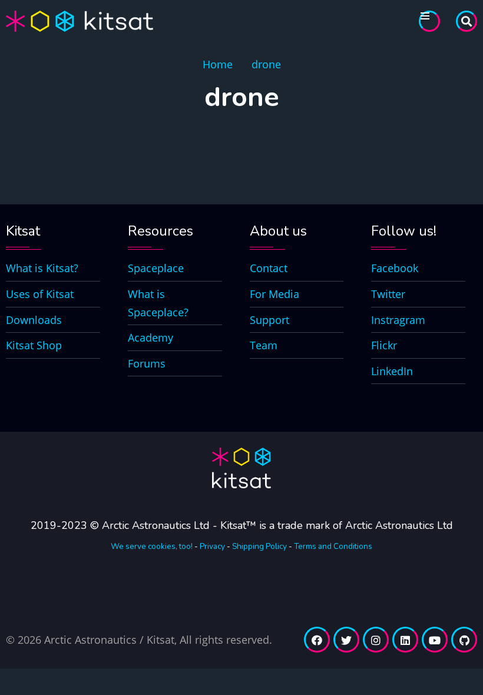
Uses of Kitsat (40, 294)
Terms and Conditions (333, 546)
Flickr (384, 345)
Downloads (34, 320)
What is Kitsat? (42, 268)
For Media (274, 294)
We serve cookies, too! (152, 546)
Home (218, 64)
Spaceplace (156, 268)
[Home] (79, 20)
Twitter (388, 294)
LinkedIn (392, 371)
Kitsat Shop (34, 345)
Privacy (212, 546)
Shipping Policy (259, 546)
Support (269, 320)
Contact (268, 268)
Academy (150, 337)
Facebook (394, 268)
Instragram (398, 320)
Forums (147, 363)
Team (263, 345)
